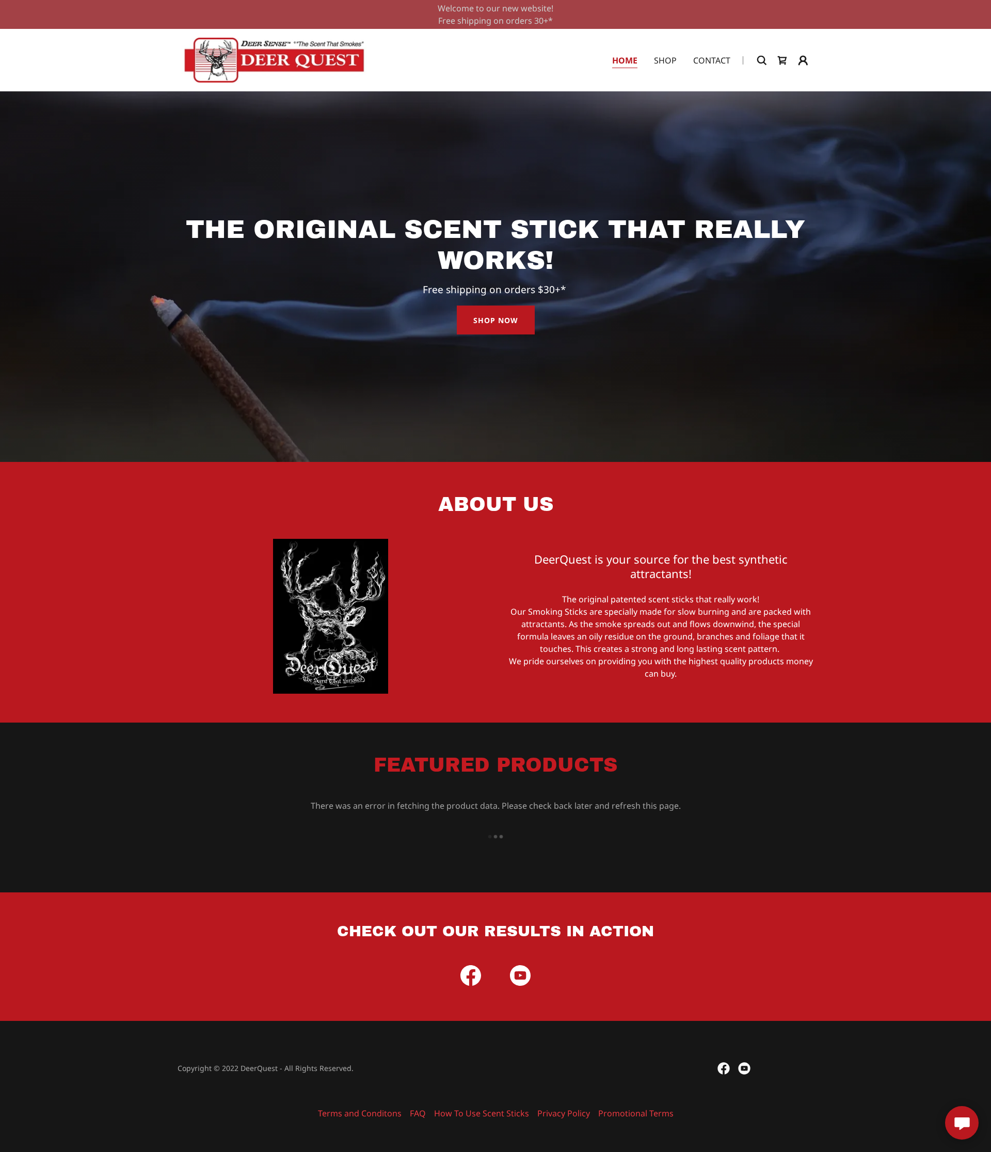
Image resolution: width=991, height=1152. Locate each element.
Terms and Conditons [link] (360, 1113)
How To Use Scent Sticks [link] (481, 1113)
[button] (803, 60)
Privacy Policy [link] (563, 1113)
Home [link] (624, 60)
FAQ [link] (418, 1113)
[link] (274, 59)
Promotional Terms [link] (636, 1113)
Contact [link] (711, 60)
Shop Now (495, 320)
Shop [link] (665, 60)
